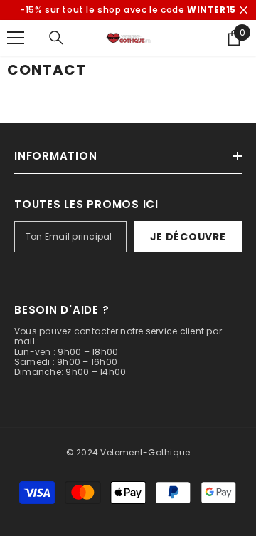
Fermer (243, 10)
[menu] (15, 37)
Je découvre (188, 237)
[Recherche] (56, 37)
